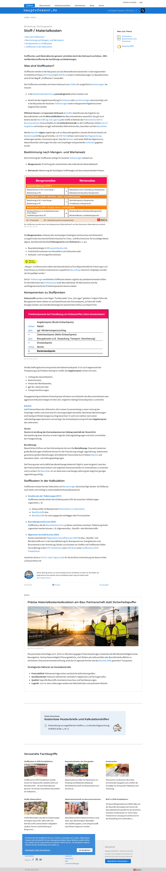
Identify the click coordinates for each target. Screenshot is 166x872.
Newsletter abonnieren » (118, 861)
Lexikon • (27, 17)
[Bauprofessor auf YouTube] (40, 859)
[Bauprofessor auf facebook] (33, 859)
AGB (66, 861)
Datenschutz (69, 859)
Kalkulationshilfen (62, 5)
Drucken (57, 585)
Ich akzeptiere (84, 850)
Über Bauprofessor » (44, 578)
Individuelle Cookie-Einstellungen (37, 850)
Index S (33, 17)
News (92, 5)
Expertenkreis (29, 856)
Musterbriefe (44, 5)
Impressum (68, 856)
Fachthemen (80, 5)
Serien (101, 5)
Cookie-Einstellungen (72, 864)
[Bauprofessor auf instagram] (36, 859)
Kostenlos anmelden (129, 2)
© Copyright (104, 585)
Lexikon (29, 5)
